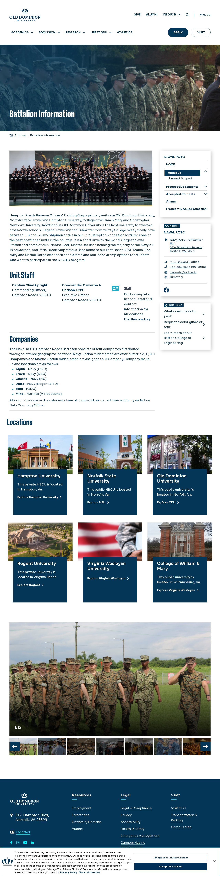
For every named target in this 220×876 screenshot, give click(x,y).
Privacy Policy (68, 872)
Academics (20, 32)
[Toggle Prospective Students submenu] (205, 186)
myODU (205, 15)
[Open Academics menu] (32, 32)
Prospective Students (182, 187)
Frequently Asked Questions (186, 209)
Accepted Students (180, 194)
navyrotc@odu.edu (183, 272)
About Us (174, 173)
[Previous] (14, 746)
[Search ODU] (187, 14)
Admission (47, 32)
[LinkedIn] (32, 843)
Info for (170, 14)
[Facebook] (11, 843)
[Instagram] (17, 843)
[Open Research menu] (83, 32)
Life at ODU (99, 32)
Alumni (151, 14)
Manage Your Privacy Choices (170, 857)
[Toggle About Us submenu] (205, 171)
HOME (170, 164)
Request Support (180, 178)
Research (73, 32)
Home (21, 135)
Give (137, 14)
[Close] (214, 861)
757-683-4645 (180, 262)
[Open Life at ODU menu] (110, 32)
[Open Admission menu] (58, 32)
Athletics (125, 32)
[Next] (205, 746)
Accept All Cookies (170, 866)
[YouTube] (25, 843)
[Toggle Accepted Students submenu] (205, 193)
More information (90, 872)
